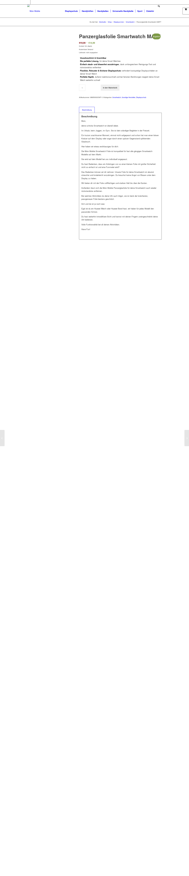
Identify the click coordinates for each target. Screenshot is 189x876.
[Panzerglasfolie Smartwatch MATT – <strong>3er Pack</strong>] (186, 438)
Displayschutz (141, 97)
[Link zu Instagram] (32, 2)
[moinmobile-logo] (33, 11)
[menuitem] (71, 11)
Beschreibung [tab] (87, 110)
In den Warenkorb (110, 87)
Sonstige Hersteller (128, 97)
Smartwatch (116, 97)
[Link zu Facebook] (28, 2)
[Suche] (159, 11)
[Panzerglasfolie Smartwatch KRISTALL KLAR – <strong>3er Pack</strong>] (2, 438)
